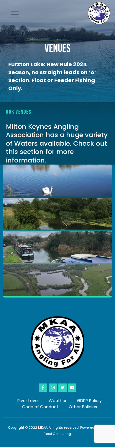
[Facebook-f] (43, 387)
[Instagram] (53, 387)
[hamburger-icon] (14, 13)
